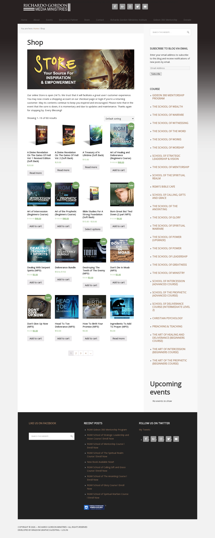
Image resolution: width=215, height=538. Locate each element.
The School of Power (166, 248)
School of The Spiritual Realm (168, 177)
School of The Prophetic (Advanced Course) (169, 294)
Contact (100, 19)
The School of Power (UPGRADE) (166, 238)
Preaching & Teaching (167, 326)
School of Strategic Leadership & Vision (166, 157)
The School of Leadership (169, 256)
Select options (92, 229)
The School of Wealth (167, 106)
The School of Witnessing (170, 123)
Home (24, 19)
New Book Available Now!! (100, 461)
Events (49, 19)
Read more (36, 172)
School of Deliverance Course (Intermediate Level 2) (171, 307)
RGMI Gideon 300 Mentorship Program (107, 429)
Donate (187, 19)
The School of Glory (166, 217)
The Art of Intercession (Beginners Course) (168, 350)
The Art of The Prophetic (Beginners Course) (169, 362)
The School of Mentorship (170, 167)
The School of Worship (168, 147)
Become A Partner (68, 19)
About (37, 19)
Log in (65, 530)
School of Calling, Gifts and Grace (169, 196)
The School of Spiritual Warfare (168, 227)
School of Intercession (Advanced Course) (168, 282)
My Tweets (144, 429)
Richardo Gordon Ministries (19, 8)
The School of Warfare (168, 115)
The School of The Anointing (165, 207)
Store (87, 19)
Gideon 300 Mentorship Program (168, 97)
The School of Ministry (168, 273)
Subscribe (155, 74)
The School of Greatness (169, 264)
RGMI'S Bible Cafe (163, 186)
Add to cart (119, 170)
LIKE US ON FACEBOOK (42, 423)
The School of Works (166, 139)
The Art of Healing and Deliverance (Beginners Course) (168, 338)
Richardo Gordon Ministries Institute (128, 19)
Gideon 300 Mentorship (165, 19)
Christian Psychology (167, 318)
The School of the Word (169, 131)
